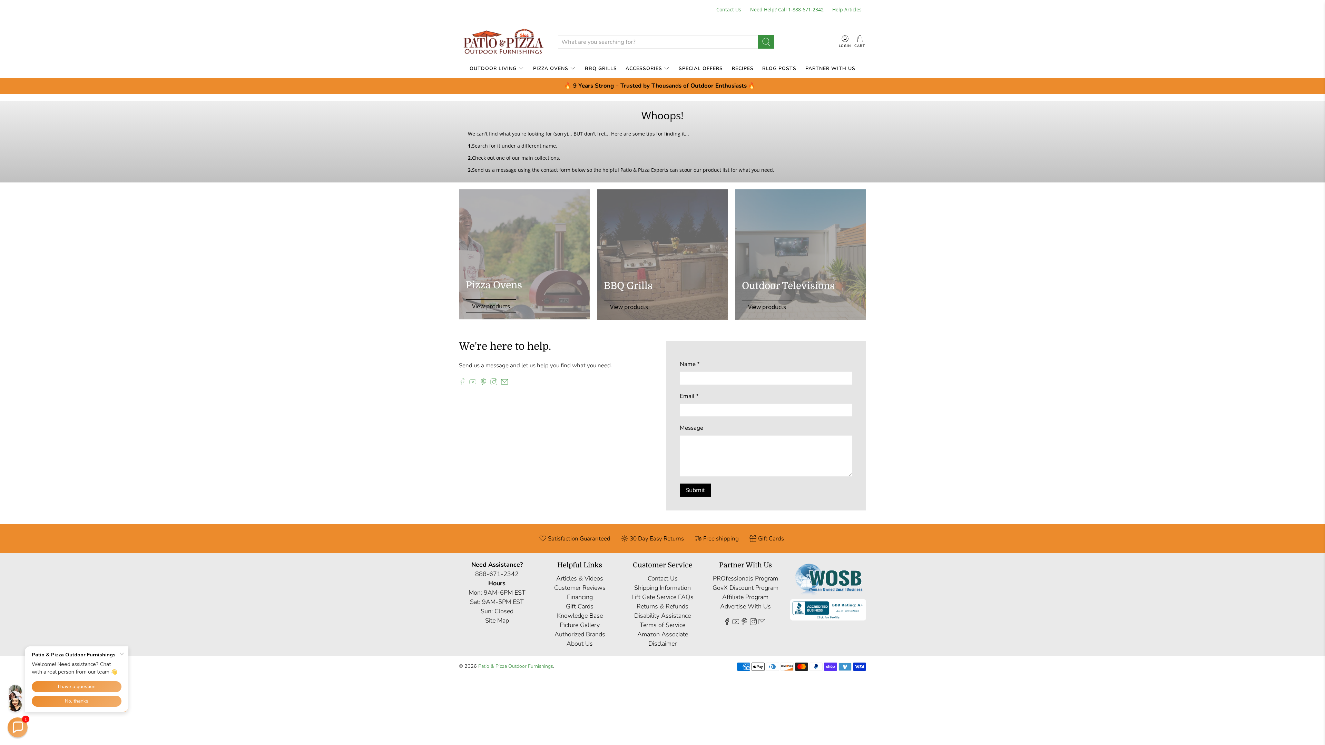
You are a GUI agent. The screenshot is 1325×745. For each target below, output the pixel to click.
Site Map (497, 620)
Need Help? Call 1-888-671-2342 (787, 9)
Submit (695, 490)
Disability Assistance (662, 616)
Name (690, 364)
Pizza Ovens (550, 68)
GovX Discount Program (745, 588)
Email (689, 396)
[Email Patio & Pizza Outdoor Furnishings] (504, 384)
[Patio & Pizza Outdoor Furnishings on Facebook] (462, 384)
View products (491, 306)
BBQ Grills (601, 68)
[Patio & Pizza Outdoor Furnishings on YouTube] (472, 384)
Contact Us (728, 9)
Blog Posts (779, 68)
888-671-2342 (497, 574)
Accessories (644, 68)
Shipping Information (662, 588)
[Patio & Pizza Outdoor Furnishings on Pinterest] (483, 384)
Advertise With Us (745, 606)
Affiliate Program (745, 597)
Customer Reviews (580, 588)
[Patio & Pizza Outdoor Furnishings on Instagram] (493, 384)
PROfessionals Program (745, 578)
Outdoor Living (493, 68)
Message (691, 428)
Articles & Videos (579, 578)
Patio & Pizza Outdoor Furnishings (515, 666)
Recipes (743, 68)
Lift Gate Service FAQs (662, 597)
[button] (18, 727)
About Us (580, 643)
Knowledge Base (580, 616)
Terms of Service (662, 625)
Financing (580, 597)
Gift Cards (579, 606)
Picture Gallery (580, 625)
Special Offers (701, 68)
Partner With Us (830, 68)
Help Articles (847, 9)
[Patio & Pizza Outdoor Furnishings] (503, 42)
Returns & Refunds (662, 606)
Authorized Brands (579, 634)
